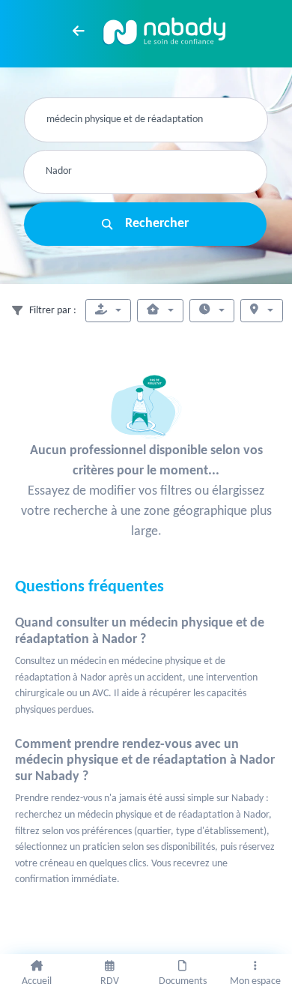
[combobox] (146, 119)
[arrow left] (79, 30)
